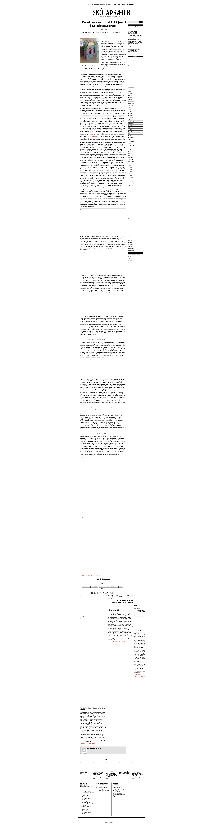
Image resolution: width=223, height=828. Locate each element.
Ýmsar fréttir (130, 264)
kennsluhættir (94, 586)
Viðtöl (129, 262)
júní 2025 (130, 81)
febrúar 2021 (130, 157)
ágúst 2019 (130, 189)
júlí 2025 (129, 79)
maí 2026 (130, 63)
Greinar (106, 29)
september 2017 (131, 232)
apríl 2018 (130, 218)
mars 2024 (130, 97)
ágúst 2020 (130, 167)
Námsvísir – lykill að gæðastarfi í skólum (133, 27)
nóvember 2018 (131, 206)
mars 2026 (130, 67)
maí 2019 (129, 193)
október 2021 (130, 143)
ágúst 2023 (130, 107)
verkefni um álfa (114, 586)
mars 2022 (130, 135)
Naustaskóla (88, 73)
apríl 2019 (130, 195)
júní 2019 (129, 191)
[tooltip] (100, 579)
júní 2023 (130, 111)
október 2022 (130, 125)
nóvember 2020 (131, 163)
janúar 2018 (130, 224)
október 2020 (130, 165)
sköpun (107, 586)
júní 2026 (130, 61)
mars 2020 (130, 175)
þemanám (121, 586)
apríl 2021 (130, 153)
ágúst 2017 (130, 234)
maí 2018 (130, 216)
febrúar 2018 (130, 222)
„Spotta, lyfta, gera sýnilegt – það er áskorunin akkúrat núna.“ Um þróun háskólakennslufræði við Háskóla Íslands (120, 596)
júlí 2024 (129, 91)
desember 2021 (131, 141)
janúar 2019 (130, 201)
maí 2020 (130, 171)
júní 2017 (129, 236)
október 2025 (130, 73)
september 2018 (131, 210)
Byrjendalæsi (93, 136)
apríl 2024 (130, 95)
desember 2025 (131, 71)
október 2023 (130, 105)
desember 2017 (131, 226)
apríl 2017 (130, 240)
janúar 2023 (130, 119)
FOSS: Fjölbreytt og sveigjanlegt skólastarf (140, 606)
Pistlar (129, 258)
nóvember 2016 (131, 250)
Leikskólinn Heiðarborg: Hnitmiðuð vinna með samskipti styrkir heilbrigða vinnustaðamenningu (134, 31)
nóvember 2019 (131, 183)
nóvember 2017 (131, 228)
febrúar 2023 (130, 117)
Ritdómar (130, 260)
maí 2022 (130, 131)
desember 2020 (131, 161)
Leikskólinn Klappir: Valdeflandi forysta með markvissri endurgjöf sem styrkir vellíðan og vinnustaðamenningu (134, 49)
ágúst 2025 (130, 77)
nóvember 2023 (131, 103)
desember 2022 (131, 121)
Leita (141, 21)
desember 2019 (131, 181)
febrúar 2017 (130, 244)
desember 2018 (131, 203)
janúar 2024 (130, 99)
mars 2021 (130, 155)
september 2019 (131, 187)
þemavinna (103, 588)
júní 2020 (130, 169)
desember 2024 (131, 85)
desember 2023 (131, 101)
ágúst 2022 (130, 127)
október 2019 (130, 185)
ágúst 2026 (130, 59)
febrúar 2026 (130, 69)
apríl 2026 (130, 65)
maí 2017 (129, 238)
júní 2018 (129, 214)
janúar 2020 (130, 179)
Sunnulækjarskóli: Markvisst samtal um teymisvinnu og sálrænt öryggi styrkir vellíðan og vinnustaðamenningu (135, 37)
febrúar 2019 (130, 199)
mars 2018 (130, 220)
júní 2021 (130, 149)
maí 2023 (130, 113)
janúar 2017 (130, 246)
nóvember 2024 (131, 87)
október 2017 (130, 230)
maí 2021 (130, 151)
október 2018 (130, 207)
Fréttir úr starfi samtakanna (134, 254)
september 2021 (131, 145)
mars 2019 (130, 197)
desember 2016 (131, 248)
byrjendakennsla (86, 586)
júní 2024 (130, 93)
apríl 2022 (130, 133)
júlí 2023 (129, 109)
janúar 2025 (130, 83)
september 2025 (131, 75)
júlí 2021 (129, 147)
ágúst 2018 (130, 212)
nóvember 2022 (131, 123)
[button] (117, 822)
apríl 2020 (130, 173)
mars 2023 (130, 115)
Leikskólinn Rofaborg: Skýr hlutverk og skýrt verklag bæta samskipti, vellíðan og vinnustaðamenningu (135, 43)
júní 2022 (130, 129)
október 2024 (130, 89)
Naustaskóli (101, 586)
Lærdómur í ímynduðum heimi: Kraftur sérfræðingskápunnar (92, 615)
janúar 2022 (130, 139)
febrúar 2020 (130, 177)
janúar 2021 (130, 159)
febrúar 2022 (130, 137)
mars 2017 (130, 242)
